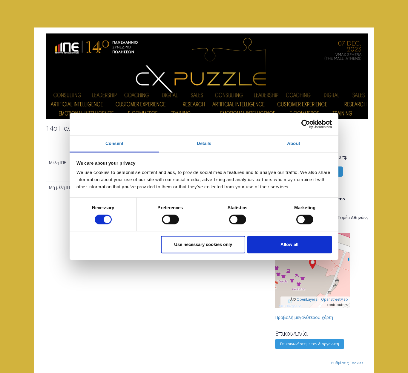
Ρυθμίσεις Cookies (347, 363)
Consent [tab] (114, 143)
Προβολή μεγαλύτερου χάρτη (304, 317)
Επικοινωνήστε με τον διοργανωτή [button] (309, 343)
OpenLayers (307, 299)
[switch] (170, 219)
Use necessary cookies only (203, 244)
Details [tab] (204, 143)
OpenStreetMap (334, 299)
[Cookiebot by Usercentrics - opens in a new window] (306, 124)
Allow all (289, 244)
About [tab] (293, 143)
